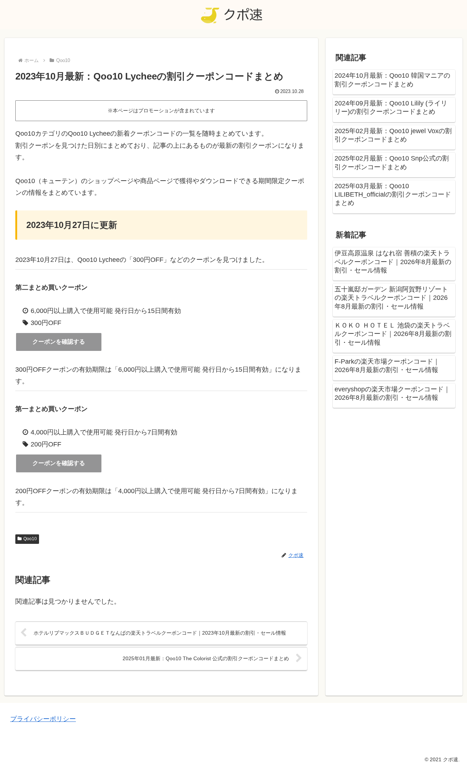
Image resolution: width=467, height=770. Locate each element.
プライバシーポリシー (43, 719)
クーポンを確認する (58, 341)
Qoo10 (30, 538)
